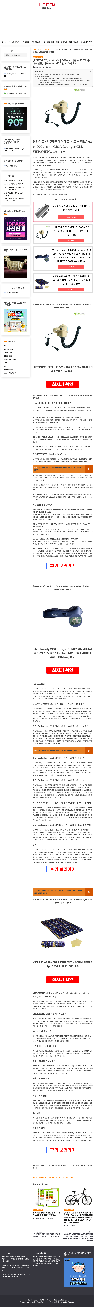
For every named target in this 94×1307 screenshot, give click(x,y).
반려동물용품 (36, 42)
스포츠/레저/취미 (48, 42)
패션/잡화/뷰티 (14, 42)
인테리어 (64, 42)
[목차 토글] (89, 71)
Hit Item (47, 5)
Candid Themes (67, 1302)
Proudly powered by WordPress (33, 1302)
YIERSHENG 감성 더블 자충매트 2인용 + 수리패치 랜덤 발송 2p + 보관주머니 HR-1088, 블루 (62, 84)
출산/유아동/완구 (86, 42)
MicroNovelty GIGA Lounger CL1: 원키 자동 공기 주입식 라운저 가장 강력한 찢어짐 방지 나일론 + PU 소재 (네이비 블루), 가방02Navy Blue (64, 81)
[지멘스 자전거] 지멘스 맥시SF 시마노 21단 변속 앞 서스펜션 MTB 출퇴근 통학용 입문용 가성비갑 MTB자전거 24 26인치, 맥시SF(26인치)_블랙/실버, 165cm (78, 1218)
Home (4, 42)
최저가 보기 (71, 240)
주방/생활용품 (73, 42)
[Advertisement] (47, 26)
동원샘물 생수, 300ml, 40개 (15, 181)
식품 (57, 42)
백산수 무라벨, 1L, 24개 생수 (15, 184)
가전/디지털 (25, 42)
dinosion (50, 67)
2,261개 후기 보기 (71, 217)
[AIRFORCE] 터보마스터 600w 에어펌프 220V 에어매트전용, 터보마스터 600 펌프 (60, 78)
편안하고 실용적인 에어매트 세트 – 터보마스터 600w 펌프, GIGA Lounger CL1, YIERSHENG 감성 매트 (59, 75)
